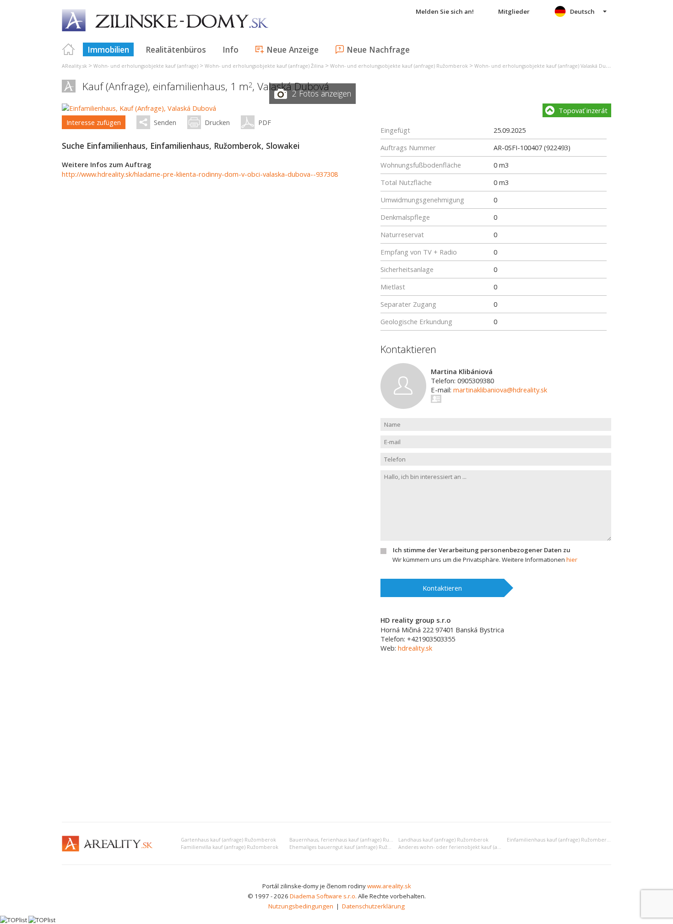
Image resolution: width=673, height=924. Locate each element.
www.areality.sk (389, 886)
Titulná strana (69, 49)
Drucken (217, 122)
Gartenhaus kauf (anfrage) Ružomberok (228, 840)
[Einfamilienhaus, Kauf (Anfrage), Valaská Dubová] (139, 108)
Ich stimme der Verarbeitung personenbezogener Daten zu (481, 550)
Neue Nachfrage (378, 49)
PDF (264, 122)
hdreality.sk (415, 647)
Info (231, 49)
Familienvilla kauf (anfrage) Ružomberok (229, 847)
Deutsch (582, 11)
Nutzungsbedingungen (300, 906)
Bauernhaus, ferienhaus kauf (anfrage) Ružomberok (351, 840)
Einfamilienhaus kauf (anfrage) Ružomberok (560, 840)
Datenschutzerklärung (373, 906)
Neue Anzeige (292, 49)
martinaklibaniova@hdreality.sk (500, 389)
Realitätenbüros (176, 49)
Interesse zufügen (93, 122)
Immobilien (108, 49)
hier (571, 559)
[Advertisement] (336, 746)
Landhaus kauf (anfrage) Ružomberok (443, 840)
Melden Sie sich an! (445, 11)
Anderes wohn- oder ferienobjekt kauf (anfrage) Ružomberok (472, 847)
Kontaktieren (442, 587)
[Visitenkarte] (436, 398)
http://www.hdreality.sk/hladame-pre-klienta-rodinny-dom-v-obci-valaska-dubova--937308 (200, 174)
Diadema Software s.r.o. (323, 896)
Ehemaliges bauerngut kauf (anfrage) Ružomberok (349, 847)
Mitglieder (514, 11)
